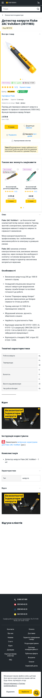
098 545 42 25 (22, 609)
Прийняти (25, 692)
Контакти (10, 629)
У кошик (11, 127)
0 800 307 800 (22, 599)
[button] (20, 79)
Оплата (31, 629)
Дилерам (10, 650)
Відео (4, 488)
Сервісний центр (31, 666)
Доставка (31, 633)
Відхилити (10, 692)
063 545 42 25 (22, 614)
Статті (10, 641)
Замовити (31, 135)
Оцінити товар (25, 87)
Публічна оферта (31, 653)
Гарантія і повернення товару (31, 638)
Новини (10, 637)
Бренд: (4, 91)
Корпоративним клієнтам (22, 140)
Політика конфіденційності (31, 648)
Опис (4, 215)
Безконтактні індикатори (14, 15)
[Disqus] (21, 554)
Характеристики (9, 471)
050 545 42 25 (22, 604)
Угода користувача (31, 643)
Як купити (31, 657)
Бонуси (31, 662)
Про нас (10, 633)
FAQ (10, 660)
